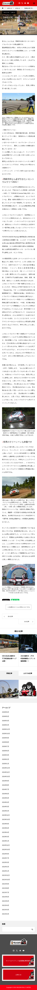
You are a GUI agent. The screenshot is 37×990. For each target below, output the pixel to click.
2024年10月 (6, 776)
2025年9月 (5, 738)
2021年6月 (5, 897)
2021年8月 (5, 888)
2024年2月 (5, 811)
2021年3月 (5, 909)
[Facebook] (25, 3)
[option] (9, 650)
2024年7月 (5, 789)
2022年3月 (5, 862)
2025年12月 (6, 729)
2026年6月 (5, 712)
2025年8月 (5, 742)
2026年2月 (5, 725)
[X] (17, 951)
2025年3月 (5, 755)
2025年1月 (5, 763)
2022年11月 (6, 845)
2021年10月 (6, 879)
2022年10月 (6, 849)
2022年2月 (5, 866)
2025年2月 (5, 759)
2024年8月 (5, 785)
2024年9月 (5, 781)
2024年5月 (5, 798)
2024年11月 (6, 772)
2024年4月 (5, 802)
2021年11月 (6, 875)
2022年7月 (5, 858)
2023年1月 (5, 841)
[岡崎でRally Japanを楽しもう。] (18, 942)
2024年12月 (6, 768)
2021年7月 (5, 892)
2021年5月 (5, 901)
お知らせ (13, 12)
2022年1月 (5, 871)
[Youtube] (28, 3)
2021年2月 (5, 914)
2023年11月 (6, 815)
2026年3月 (5, 720)
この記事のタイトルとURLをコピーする (18, 607)
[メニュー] (34, 3)
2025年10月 (6, 733)
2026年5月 (5, 716)
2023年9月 (5, 824)
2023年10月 (6, 819)
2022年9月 (5, 854)
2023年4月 (5, 832)
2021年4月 (5, 905)
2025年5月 (5, 751)
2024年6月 (5, 793)
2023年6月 (5, 828)
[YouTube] (23, 951)
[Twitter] (22, 3)
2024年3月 (5, 806)
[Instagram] (19, 3)
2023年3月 (5, 836)
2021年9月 (5, 884)
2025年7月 (5, 746)
